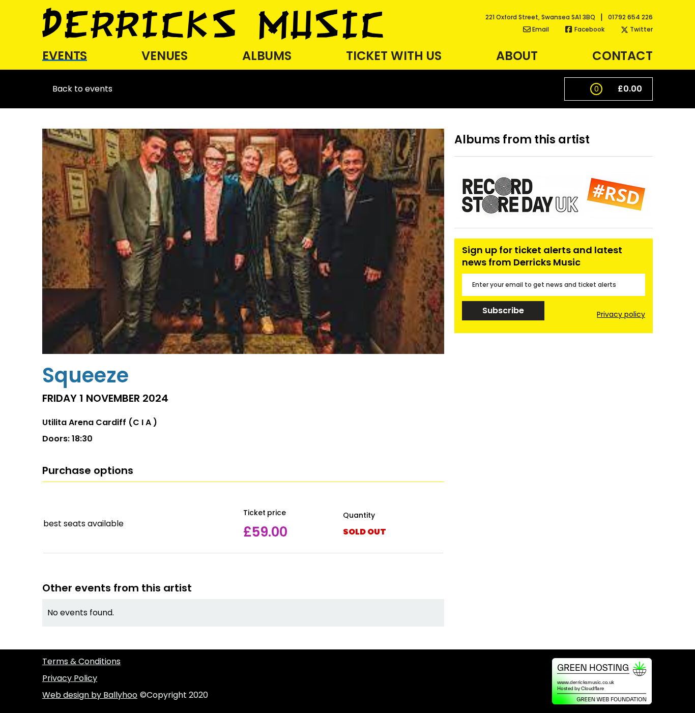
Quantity (358, 515)
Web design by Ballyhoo (89, 695)
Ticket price (264, 513)
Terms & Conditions (81, 661)
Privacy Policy (69, 678)
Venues (164, 55)
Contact (622, 55)
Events (64, 55)
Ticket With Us (394, 55)
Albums (267, 55)
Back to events (82, 89)
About (517, 55)
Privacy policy (621, 314)
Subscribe (503, 310)
